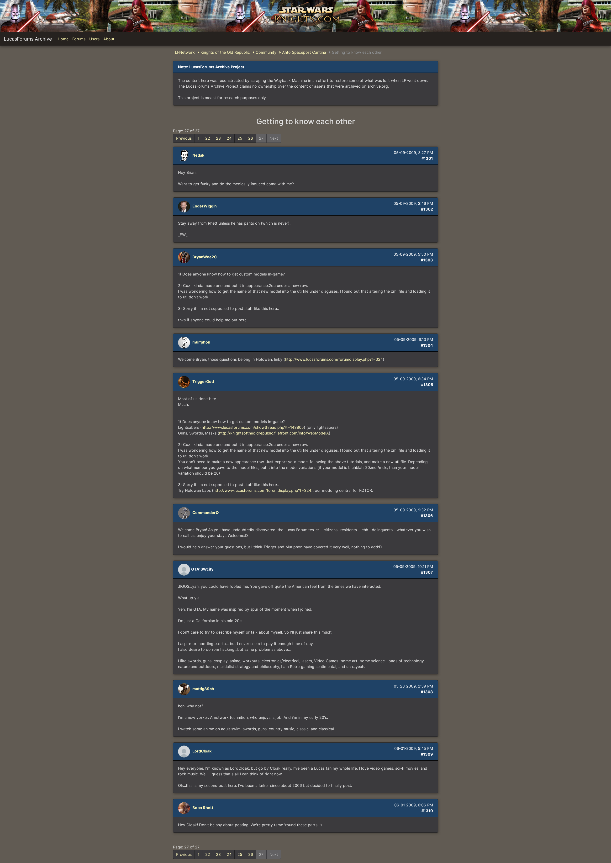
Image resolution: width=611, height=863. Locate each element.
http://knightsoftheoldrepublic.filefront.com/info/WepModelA (274, 433)
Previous (184, 138)
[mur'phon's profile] (184, 342)
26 (250, 138)
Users (94, 39)
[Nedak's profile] (184, 155)
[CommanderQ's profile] (184, 512)
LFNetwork (185, 52)
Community (265, 52)
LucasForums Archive (28, 39)
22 (207, 138)
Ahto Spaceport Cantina (303, 52)
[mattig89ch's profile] (184, 689)
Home (63, 39)
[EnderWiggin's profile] (184, 206)
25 (239, 138)
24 (229, 138)
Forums (78, 39)
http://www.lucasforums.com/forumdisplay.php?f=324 (334, 359)
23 (218, 138)
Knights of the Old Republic (224, 52)
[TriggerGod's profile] (184, 381)
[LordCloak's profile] (184, 751)
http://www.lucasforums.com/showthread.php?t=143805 (253, 427)
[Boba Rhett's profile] (184, 807)
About (108, 39)
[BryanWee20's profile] (184, 257)
